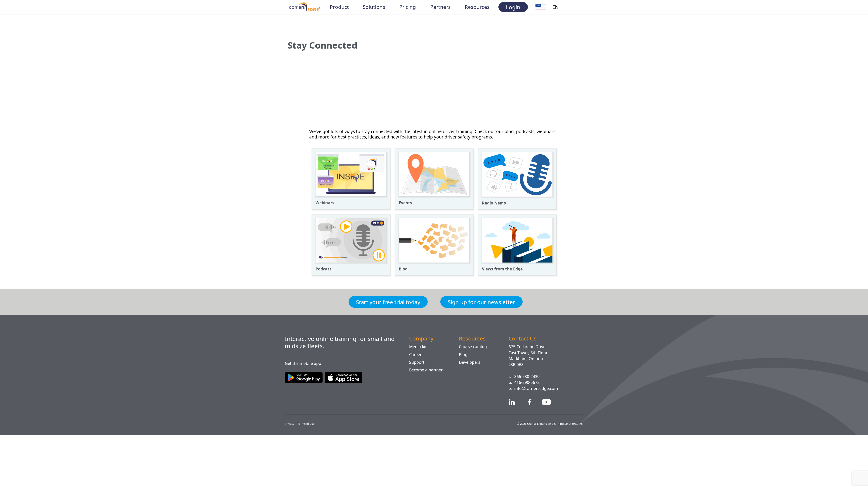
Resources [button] (477, 7)
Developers (470, 362)
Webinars (326, 203)
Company (422, 338)
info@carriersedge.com (538, 388)
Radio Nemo (494, 203)
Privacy (290, 423)
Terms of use (307, 423)
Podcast (324, 269)
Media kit (418, 347)
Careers (417, 354)
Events (406, 203)
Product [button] (339, 7)
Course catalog (475, 347)
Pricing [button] (407, 7)
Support (417, 362)
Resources (473, 338)
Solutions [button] (374, 7)
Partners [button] (440, 7)
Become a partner (427, 370)
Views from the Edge (503, 269)
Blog (403, 269)
